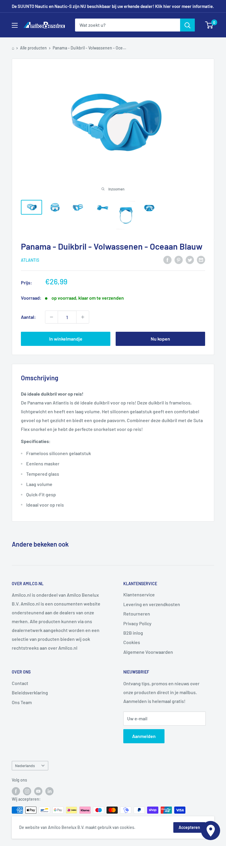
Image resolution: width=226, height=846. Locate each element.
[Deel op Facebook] (167, 259)
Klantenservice (139, 594)
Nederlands (25, 765)
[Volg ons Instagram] (27, 791)
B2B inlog (133, 633)
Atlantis (30, 260)
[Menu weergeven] (15, 25)
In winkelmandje (65, 338)
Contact (20, 683)
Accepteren (189, 827)
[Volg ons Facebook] (16, 791)
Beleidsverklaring (30, 692)
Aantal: (28, 317)
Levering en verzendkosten (151, 604)
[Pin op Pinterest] (179, 259)
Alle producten (33, 47)
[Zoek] (187, 25)
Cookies (131, 642)
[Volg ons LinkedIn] (49, 791)
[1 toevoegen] (51, 317)
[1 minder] (83, 317)
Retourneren (136, 613)
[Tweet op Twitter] (190, 259)
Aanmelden (144, 736)
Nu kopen (160, 338)
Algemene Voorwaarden (148, 652)
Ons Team (22, 702)
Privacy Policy (137, 623)
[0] (209, 25)
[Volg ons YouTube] (38, 791)
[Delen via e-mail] (201, 259)
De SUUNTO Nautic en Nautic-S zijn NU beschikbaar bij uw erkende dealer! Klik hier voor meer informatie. (113, 6)
